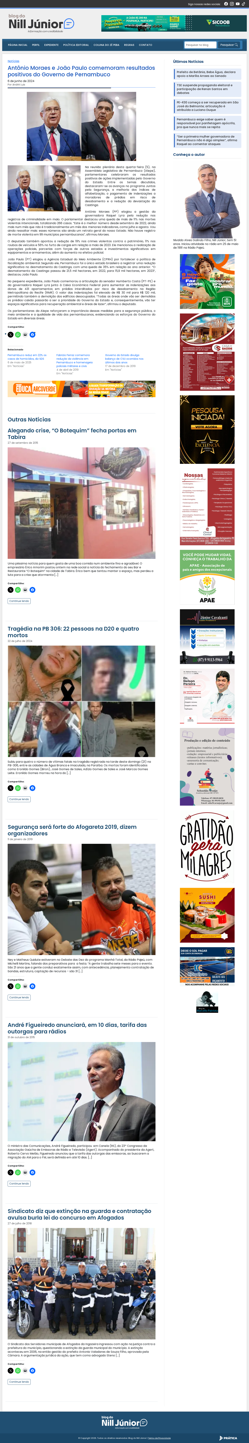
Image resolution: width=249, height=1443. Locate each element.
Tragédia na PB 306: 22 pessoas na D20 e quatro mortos (73, 632)
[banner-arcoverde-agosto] (81, 389)
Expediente (51, 45)
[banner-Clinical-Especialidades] (207, 507)
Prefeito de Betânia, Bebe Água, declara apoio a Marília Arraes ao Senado (206, 74)
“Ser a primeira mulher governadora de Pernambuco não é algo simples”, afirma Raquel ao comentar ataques (207, 140)
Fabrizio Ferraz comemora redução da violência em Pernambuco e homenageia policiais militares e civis (75, 360)
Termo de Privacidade (159, 1438)
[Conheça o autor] (207, 200)
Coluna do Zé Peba (106, 45)
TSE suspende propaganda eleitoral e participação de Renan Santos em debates (204, 89)
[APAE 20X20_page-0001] (207, 577)
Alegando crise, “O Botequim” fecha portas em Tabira (72, 434)
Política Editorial (76, 45)
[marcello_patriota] (207, 1001)
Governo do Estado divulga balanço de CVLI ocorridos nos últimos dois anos (124, 358)
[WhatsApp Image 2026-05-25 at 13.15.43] (207, 352)
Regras (129, 45)
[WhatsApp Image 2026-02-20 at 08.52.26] (207, 429)
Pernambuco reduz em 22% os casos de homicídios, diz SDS (27, 357)
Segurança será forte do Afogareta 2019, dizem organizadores (72, 830)
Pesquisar (227, 45)
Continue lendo (19, 601)
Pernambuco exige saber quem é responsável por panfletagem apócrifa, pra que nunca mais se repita (206, 123)
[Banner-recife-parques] (207, 281)
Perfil (36, 45)
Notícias (13, 61)
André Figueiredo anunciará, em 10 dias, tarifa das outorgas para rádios (77, 1028)
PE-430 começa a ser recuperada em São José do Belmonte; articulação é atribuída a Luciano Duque (208, 106)
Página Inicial (17, 45)
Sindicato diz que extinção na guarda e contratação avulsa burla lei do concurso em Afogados (79, 1214)
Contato (145, 45)
